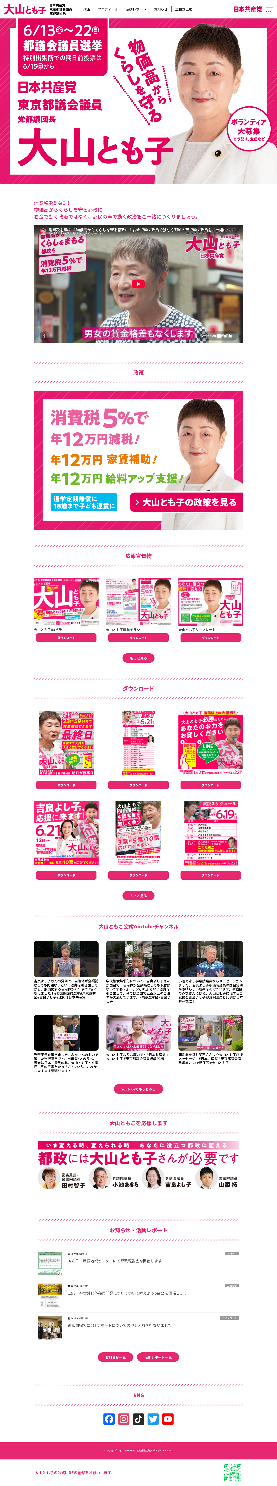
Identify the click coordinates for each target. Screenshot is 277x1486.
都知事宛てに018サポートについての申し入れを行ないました (120, 1325)
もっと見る (138, 658)
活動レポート (136, 9)
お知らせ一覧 (115, 1357)
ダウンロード (66, 637)
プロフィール (108, 9)
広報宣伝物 (183, 9)
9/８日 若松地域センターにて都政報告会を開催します (115, 1260)
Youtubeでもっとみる (138, 1089)
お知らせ (161, 9)
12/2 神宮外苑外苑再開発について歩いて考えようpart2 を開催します (127, 1293)
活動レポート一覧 (158, 1357)
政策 (86, 9)
